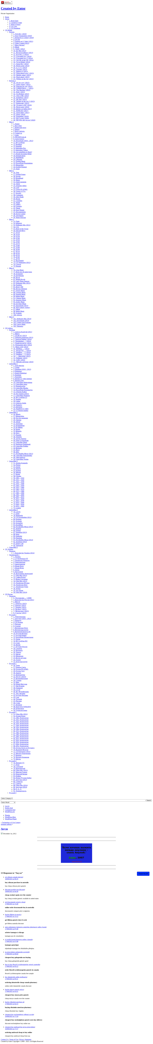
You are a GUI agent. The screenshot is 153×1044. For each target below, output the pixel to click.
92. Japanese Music (19, 300)
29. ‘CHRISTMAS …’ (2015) (23, 88)
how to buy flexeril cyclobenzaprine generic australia (22, 964)
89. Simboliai (17, 536)
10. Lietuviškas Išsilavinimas (22, 382)
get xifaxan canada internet (14, 877)
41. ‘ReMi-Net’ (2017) (20, 111)
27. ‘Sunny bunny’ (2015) (21, 84)
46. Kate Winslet (18, 210)
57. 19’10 (16, 232)
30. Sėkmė (16, 422)
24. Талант (17, 660)
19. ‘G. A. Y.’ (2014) (20, 68)
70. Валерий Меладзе (20, 750)
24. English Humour (20, 167)
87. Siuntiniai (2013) (20, 532)
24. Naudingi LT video (20, 409)
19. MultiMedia (18, 157)
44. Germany (17, 206)
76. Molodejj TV (18, 763)
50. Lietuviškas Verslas (20, 459)
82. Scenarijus (18, 523)
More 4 (11, 268)
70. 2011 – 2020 (18, 499)
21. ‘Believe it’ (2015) (20, 71)
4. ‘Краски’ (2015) (19, 605)
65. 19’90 (16, 247)
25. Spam (16, 169)
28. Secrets (17, 176)
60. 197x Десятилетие (21, 731)
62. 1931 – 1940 (18, 484)
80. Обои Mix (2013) (20, 770)
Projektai (12, 330)
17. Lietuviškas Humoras (21, 395)
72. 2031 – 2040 (18, 502)
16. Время (16, 645)
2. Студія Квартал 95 (20, 558)
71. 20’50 (16, 259)
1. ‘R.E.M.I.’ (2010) (20, 34)
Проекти (12, 551)
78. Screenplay (18, 274)
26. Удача (16, 665)
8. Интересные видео (20, 630)
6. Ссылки (17, 626)
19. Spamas (17, 399)
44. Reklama (17, 448)
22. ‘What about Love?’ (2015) (23, 73)
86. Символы (18, 781)
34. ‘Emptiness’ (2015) (20, 97)
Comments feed (10, 810)
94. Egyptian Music (19, 304)
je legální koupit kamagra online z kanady (19, 939)
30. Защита (17, 673)
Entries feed (9, 808)
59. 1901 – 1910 (18, 478)
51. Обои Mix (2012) (20, 714)
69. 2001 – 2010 (18, 497)
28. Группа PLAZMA (20, 669)
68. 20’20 (16, 253)
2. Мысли (16, 602)
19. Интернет (18, 650)
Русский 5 (12, 793)
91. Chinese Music (19, 298)
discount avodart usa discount (15, 889)
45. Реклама (17, 701)
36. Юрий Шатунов (20, 684)
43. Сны (16, 697)
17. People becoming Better (22, 154)
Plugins (7, 815)
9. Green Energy (18, 139)
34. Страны (17, 680)
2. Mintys (16, 334)
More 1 (11, 122)
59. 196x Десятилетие (21, 729)
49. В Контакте (18, 708)
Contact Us (4, 1039)
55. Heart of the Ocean (20, 229)
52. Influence (17, 223)
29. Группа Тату (19, 671)
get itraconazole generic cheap (15, 902)
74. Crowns (17, 264)
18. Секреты (17, 648)
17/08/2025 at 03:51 (11, 991)
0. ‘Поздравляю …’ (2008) (22, 598)
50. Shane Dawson (19, 217)
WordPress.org (10, 812)
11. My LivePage (19, 142)
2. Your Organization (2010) (22, 36)
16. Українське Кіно (20, 585)
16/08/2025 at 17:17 (11, 1029)
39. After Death (18, 197)
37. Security (17, 193)
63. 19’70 (16, 244)
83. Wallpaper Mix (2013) (21, 283)
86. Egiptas (17, 530)
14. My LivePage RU (20, 641)
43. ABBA (17, 204)
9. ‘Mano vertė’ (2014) (20, 347)
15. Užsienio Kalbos (20, 392)
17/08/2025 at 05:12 (11, 966)
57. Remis (16, 474)
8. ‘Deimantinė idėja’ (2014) (22, 345)
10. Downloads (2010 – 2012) (23, 141)
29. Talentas (17, 420)
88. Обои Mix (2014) (20, 785)
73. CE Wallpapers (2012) (21, 262)
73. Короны (17, 755)
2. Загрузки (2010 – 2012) (22, 618)
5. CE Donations (14, 28)
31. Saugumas (18, 424)
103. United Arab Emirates (22, 322)
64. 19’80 (16, 246)
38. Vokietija (17, 437)
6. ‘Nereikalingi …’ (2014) (22, 341)
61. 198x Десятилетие (21, 733)
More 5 (11, 317)
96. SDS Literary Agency (21, 307)
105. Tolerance (18, 326)
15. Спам (16, 643)
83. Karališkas (18, 525)
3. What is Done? (15, 24)
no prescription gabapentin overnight (17, 952)
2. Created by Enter (15, 23)
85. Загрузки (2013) (20, 780)
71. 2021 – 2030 (18, 500)
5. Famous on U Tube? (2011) (23, 41)
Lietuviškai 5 (13, 547)
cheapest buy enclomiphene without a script (19, 1014)
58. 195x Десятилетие (21, 727)
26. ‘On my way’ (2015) (21, 82)
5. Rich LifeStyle (19, 131)
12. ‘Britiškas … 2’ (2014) (22, 352)
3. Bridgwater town (19, 127)
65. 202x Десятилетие (21, 740)
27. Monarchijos (18, 416)
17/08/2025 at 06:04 (11, 954)
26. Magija (16, 414)
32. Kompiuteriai (18, 425)
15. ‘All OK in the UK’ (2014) (23, 60)
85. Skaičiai (17, 528)
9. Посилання (18, 572)
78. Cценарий (18, 766)
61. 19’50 (16, 240)
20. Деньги (17, 652)
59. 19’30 (16, 236)
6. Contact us (17, 133)
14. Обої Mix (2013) (20, 581)
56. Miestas (17, 472)
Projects (11, 32)
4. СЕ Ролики (18, 622)
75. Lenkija (17, 508)
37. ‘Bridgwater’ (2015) (21, 103)
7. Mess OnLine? (19, 45)
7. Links (16, 135)
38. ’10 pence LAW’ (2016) (22, 105)
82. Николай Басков (20, 774)
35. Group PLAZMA (20, 189)
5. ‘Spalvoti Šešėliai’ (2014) (22, 339)
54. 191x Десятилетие (21, 720)
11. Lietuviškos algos (20, 384)
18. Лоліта (17, 588)
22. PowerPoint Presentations (23, 163)
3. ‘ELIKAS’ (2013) (20, 335)
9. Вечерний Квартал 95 (21, 632)
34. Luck (16, 187)
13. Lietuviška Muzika (20, 388)
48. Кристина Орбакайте (22, 707)
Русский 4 (12, 761)
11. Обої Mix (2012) (20, 575)
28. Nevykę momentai (20, 418)
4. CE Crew (13, 26)
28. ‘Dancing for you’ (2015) (22, 86)
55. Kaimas (17, 470)
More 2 (11, 171)
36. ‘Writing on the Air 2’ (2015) (24, 101)
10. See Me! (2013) (19, 51)
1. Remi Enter (13, 21)
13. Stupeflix (17, 146)
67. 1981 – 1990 (18, 493)
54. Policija (17, 469)
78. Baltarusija (18, 515)
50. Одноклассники (20, 710)
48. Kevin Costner (19, 214)
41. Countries (17, 201)
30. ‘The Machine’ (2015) (21, 90)
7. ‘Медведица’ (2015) (21, 611)
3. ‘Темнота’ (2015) (20, 603)
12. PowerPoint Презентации (23, 637)
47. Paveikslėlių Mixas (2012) (23, 454)
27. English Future (19, 174)
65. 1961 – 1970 (18, 489)
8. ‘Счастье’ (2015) (19, 613)
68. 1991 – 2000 (18, 495)
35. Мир (16, 682)
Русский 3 (12, 712)
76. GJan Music (18, 270)
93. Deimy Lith (18, 543)
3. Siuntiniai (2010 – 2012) (22, 369)
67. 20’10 (16, 251)
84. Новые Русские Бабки (22, 778)
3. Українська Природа (21, 560)
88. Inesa (16, 534)
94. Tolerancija (18, 545)
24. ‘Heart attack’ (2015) (21, 77)
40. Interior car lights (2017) (22, 109)
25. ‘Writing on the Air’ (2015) (23, 79)
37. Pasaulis (17, 435)
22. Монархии (18, 656)
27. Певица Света (19, 667)
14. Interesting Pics (19, 148)
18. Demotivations (19, 156)
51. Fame (16, 221)
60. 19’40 (16, 238)
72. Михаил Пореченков (21, 753)
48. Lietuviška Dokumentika (22, 455)
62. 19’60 (16, 242)
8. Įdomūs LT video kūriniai (22, 379)
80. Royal (16, 277)
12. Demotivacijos (19, 386)
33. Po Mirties (18, 427)
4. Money (16, 129)
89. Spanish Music (19, 294)
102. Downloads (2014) (21, 320)
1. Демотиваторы (19, 617)
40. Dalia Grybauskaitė (21, 440)
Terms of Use (13, 1039)
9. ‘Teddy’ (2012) (19, 49)
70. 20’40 (16, 257)
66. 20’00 (16, 249)
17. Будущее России (20, 647)
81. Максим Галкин (20, 772)
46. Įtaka (16, 452)
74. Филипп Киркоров (21, 757)
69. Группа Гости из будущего (23, 748)
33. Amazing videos (19, 186)
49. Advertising (18, 216)
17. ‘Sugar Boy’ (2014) (21, 64)
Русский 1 (12, 615)
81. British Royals (19, 279)
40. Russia (16, 199)
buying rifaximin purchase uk (14, 1002)
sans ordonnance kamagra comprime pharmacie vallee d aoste (25, 927)
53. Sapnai (16, 467)
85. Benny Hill (18, 287)
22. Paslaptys (17, 405)
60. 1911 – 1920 (18, 480)
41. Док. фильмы (19, 693)
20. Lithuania (17, 159)
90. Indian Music (18, 296)
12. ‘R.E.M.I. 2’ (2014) (21, 54)
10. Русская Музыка (20, 633)
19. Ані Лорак (18, 590)
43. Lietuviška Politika (20, 446)
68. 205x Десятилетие (21, 746)
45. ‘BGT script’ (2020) (21, 118)
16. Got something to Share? (22, 152)
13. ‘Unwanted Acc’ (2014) (22, 56)
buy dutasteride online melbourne (16, 977)
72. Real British (18, 261)
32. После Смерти (19, 677)
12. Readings (17, 144)
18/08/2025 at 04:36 (11, 891)
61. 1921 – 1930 (18, 482)
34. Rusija (16, 429)
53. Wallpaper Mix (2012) (21, 225)
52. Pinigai (16, 465)
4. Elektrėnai (17, 371)
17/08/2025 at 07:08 (11, 941)
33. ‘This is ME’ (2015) (21, 96)
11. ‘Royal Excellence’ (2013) (23, 53)
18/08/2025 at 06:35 (11, 879)
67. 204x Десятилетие (21, 744)
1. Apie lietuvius (18, 365)
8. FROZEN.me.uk (19, 137)
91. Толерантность (19, 791)
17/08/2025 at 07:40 (11, 929)
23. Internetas (17, 407)
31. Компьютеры (19, 675)
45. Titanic (16, 208)
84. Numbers (17, 285)
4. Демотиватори (19, 562)
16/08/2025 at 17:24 (11, 1016)
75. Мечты (17, 759)
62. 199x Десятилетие (21, 735)
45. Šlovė (16, 450)
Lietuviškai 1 (13, 364)
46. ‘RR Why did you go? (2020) (24, 120)
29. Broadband (18, 178)
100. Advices (17, 315)
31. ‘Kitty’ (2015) (19, 92)
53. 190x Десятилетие (21, 718)
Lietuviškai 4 (13, 510)
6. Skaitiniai (17, 375)
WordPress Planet (11, 819)
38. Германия (18, 688)
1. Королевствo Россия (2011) (23, 600)
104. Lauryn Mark (19, 324)
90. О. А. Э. (17, 789)
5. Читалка (17, 624)
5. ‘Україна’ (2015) (19, 607)
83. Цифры (17, 776)
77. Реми (16, 765)
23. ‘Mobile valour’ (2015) (22, 75)
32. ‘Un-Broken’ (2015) (21, 94)
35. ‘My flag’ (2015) (20, 99)
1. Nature (16, 124)
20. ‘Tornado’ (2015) (20, 69)
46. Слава (16, 703)
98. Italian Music (18, 311)
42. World (16, 202)
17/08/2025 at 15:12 (11, 916)
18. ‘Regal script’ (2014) (21, 66)
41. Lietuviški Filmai (20, 442)
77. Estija (16, 514)
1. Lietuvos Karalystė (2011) (22, 332)
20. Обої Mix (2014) (20, 592)
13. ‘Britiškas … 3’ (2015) (22, 354)
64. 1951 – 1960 (18, 487)
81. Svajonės (17, 521)
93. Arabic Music (19, 302)
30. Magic (16, 180)
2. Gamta (16, 367)
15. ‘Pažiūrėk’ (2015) (20, 358)
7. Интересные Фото (20, 628)
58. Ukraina (17, 476)
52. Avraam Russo (19, 716)
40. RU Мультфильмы (21, 692)
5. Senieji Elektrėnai (20, 373)
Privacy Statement (25, 1039)
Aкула (4, 828)
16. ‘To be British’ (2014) (21, 62)
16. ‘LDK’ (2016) (19, 360)
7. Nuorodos (17, 377)
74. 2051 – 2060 (18, 506)
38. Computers (18, 195)
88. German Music (19, 292)
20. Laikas (16, 401)
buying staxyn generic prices (14, 989)
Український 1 (14, 555)
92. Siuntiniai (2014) (20, 542)
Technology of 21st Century (11, 822)
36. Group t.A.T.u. (19, 191)
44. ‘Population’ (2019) (21, 116)
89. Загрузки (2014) (20, 787)
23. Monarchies (18, 165)
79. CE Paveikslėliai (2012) (22, 517)
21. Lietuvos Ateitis (19, 403)
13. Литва (16, 639)
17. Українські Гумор (20, 587)
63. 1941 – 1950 (18, 485)
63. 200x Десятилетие (21, 737)
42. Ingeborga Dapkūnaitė (21, 444)
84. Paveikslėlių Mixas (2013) (23, 527)
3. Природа (17, 620)
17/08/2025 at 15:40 (11, 904)
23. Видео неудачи (19, 658)
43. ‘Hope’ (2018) (19, 114)
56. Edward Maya (19, 231)
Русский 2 (12, 663)
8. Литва (16, 570)
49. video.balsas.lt (19, 457)
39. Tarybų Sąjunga (19, 439)
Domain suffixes (6, 824)
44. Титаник (17, 699)
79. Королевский (19, 768)
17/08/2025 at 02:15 (11, 1004)
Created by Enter (13, 8)
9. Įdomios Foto (18, 380)
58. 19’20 (16, 234)
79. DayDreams (18, 276)
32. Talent (16, 184)
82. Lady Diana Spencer (21, 281)
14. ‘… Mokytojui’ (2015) (21, 356)
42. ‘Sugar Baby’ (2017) (21, 112)
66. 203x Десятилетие (21, 742)
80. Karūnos (17, 519)
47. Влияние (17, 705)
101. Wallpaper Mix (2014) (22, 319)
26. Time (16, 172)
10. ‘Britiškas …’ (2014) (21, 349)
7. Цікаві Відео (18, 568)
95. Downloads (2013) (20, 305)
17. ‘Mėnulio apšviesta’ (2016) (23, 362)
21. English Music (19, 161)
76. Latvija (16, 512)
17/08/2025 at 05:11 (11, 979)
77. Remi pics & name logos (22, 272)
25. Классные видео (20, 662)
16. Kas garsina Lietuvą (21, 394)
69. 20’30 (16, 255)
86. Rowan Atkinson (20, 289)
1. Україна (17, 557)
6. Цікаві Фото (18, 566)
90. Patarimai (17, 538)
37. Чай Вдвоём (18, 686)
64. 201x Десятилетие (21, 738)
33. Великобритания (20, 678)
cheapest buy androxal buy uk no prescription (20, 1027)
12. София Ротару (19, 577)
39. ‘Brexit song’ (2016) (21, 107)
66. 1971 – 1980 (18, 491)
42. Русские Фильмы (20, 695)
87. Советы (17, 783)
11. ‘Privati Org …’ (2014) (22, 350)
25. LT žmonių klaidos (20, 410)
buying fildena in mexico (13, 914)
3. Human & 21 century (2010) (23, 38)
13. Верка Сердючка (20, 579)
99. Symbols (17, 313)
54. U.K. (16, 227)
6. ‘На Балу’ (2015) (19, 609)
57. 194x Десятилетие (21, 725)
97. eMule (16, 309)
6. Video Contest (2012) (21, 43)
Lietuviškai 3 (13, 461)
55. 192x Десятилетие (21, 722)
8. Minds (16, 47)
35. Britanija (17, 431)
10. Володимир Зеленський (23, 573)
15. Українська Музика (21, 583)
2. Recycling (17, 126)
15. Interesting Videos (20, 150)
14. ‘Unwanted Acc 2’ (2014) (23, 58)
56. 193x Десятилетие (21, 723)
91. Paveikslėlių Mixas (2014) (23, 540)
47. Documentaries (19, 212)
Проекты (12, 596)
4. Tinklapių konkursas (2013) (23, 337)
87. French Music (19, 291)
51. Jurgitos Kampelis (20, 463)
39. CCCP (16, 690)
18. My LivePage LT (20, 397)
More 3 (11, 219)
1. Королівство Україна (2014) (23, 553)
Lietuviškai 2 (13, 412)
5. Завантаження (19, 564)
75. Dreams (17, 266)
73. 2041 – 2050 (18, 504)
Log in (7, 806)
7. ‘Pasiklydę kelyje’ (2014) (22, 343)
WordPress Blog (10, 817)
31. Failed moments (19, 182)
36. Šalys (16, 433)
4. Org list (16, 39)
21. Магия (16, 654)
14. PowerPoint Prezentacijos (23, 390)
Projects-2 (12, 81)
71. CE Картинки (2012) (21, 751)
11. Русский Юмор (19, 635)
